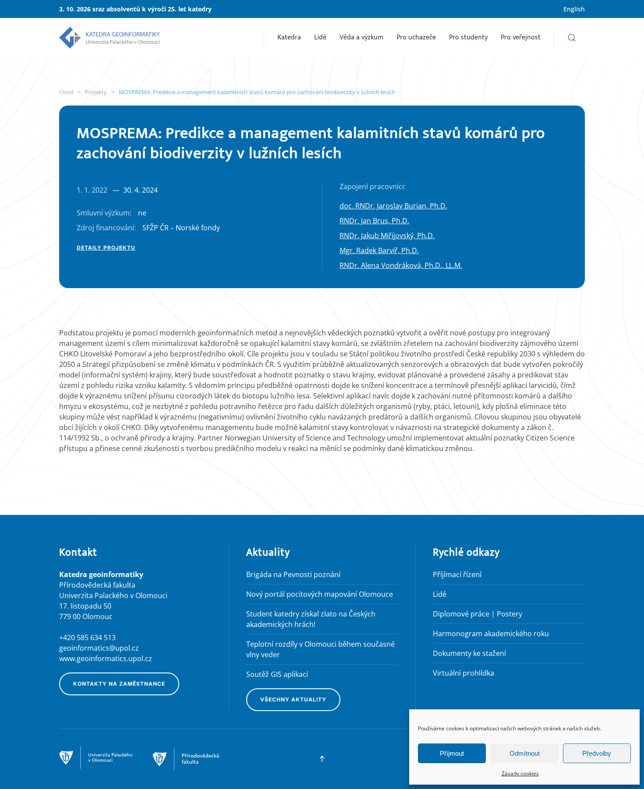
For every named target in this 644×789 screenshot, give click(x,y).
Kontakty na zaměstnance (119, 683)
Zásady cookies (520, 773)
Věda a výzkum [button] (361, 37)
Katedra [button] (289, 37)
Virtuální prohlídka (463, 673)
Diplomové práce (461, 614)
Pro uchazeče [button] (416, 37)
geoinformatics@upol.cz (99, 648)
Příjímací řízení (457, 574)
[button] (571, 38)
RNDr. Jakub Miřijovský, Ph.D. (387, 235)
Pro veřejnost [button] (521, 37)
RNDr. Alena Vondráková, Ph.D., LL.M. (401, 265)
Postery (509, 614)
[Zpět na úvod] (109, 37)
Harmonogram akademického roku (491, 633)
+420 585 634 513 (87, 637)
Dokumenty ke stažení (469, 653)
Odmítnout (525, 753)
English (574, 9)
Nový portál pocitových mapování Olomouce (319, 594)
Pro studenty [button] (468, 37)
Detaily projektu (106, 247)
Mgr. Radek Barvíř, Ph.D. (379, 250)
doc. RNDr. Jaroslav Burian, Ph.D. (393, 206)
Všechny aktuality (293, 699)
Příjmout (452, 753)
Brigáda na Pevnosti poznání (293, 574)
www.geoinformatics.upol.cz (105, 658)
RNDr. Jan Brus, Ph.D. (374, 220)
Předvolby (596, 753)
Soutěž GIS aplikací (277, 674)
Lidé (320, 37)
